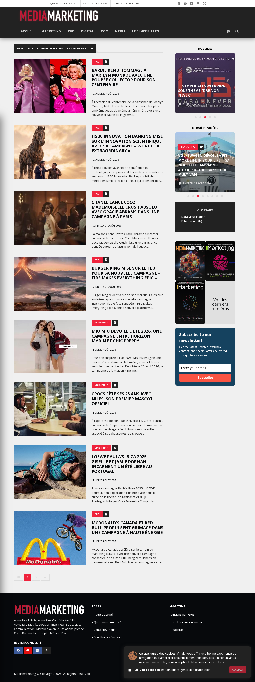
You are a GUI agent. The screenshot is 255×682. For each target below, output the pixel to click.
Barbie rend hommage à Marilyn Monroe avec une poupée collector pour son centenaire (124, 77)
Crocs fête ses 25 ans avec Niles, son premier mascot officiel (122, 398)
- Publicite (176, 630)
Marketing (51, 31)
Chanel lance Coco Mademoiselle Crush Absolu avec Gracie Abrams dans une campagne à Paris (125, 209)
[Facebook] (179, 4)
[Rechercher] (237, 31)
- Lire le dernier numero (185, 622)
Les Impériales (145, 31)
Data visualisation (193, 217)
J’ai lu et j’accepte (171, 670)
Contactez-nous (95, 3)
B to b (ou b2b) (191, 221)
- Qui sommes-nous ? (106, 622)
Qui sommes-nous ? (64, 3)
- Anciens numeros (182, 614)
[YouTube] (185, 4)
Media (120, 31)
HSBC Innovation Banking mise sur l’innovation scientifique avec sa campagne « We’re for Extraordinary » (127, 143)
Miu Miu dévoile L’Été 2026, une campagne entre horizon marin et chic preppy (127, 335)
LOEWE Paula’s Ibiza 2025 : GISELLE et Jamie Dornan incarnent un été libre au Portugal (122, 464)
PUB (71, 31)
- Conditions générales (107, 637)
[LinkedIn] (192, 4)
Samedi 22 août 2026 (105, 93)
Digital (87, 31)
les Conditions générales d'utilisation (185, 670)
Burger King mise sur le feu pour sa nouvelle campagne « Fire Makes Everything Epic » (126, 272)
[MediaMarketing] (59, 16)
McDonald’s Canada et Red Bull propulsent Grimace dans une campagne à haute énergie (127, 527)
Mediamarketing (25, 674)
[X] (204, 4)
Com (104, 31)
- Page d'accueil (102, 614)
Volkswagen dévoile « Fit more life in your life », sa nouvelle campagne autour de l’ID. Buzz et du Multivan (204, 165)
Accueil (28, 31)
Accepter (237, 669)
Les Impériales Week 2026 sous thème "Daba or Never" (201, 91)
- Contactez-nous (103, 630)
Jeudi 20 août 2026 (104, 349)
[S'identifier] (228, 31)
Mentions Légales (126, 3)
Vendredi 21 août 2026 (106, 225)
